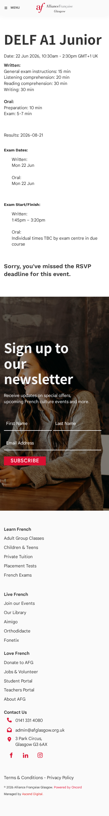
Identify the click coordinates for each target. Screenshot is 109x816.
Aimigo (11, 621)
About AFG (14, 699)
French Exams (18, 575)
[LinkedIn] (25, 755)
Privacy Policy (60, 777)
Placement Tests (20, 565)
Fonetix (11, 640)
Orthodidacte (17, 631)
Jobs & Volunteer (21, 671)
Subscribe (25, 461)
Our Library (15, 612)
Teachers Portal (19, 690)
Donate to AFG (18, 662)
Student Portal (18, 681)
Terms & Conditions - (25, 777)
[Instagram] (40, 755)
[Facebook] (11, 755)
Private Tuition (18, 556)
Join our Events (19, 603)
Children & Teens (21, 547)
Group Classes (30, 538)
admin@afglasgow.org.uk (40, 730)
